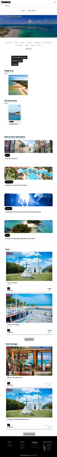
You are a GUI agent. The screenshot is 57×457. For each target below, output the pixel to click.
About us (10, 444)
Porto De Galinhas (47, 42)
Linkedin (48, 449)
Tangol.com (33, 455)
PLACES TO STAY (9, 181)
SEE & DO (7, 5)
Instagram (48, 446)
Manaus (22, 42)
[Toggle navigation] (54, 2)
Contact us (22, 446)
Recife (26, 45)
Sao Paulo (29, 42)
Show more (28, 48)
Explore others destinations (14, 137)
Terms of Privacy (34, 447)
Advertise (22, 444)
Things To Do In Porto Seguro (13, 124)
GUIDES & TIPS (9, 208)
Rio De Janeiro (9, 42)
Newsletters (9, 446)
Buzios (39, 45)
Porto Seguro (19, 45)
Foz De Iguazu (37, 42)
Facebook (48, 444)
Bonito (16, 42)
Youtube (48, 448)
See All (6, 73)
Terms (35, 445)
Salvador (33, 45)
